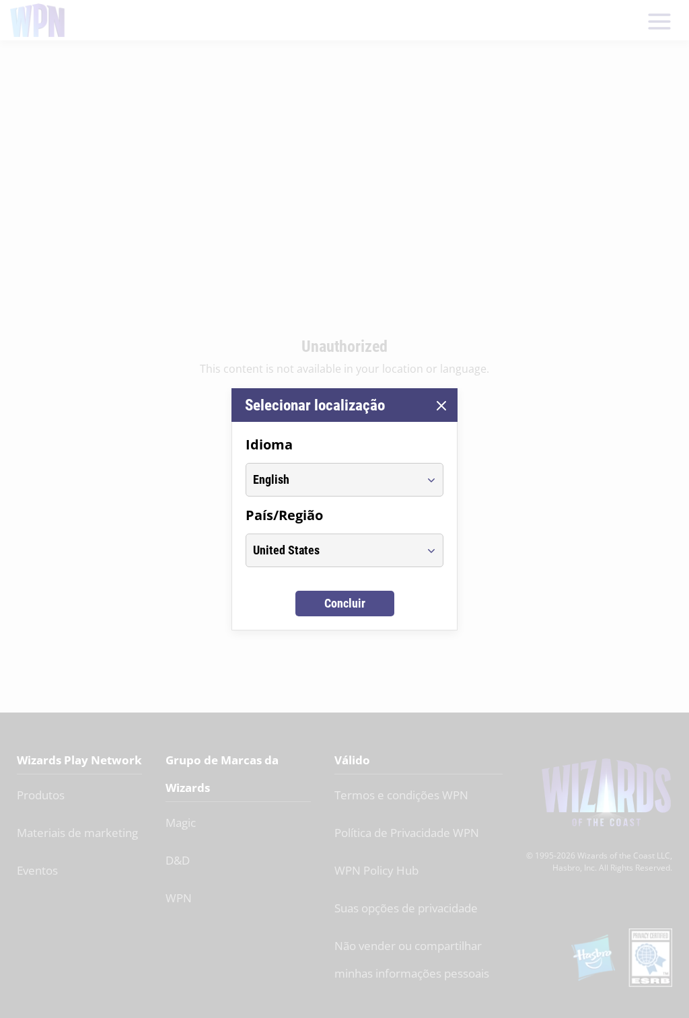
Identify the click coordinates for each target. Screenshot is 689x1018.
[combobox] (332, 480)
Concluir (344, 603)
